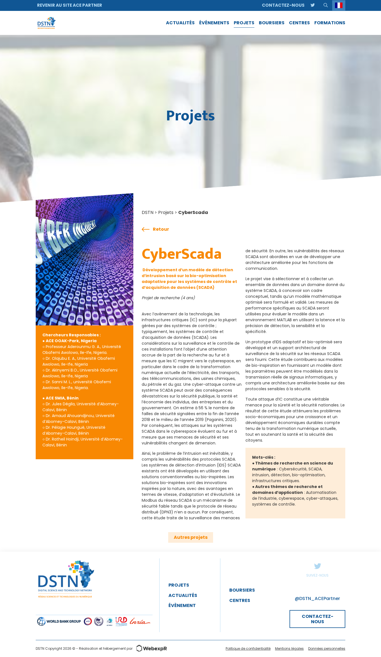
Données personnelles (326, 648)
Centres (239, 600)
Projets (165, 212)
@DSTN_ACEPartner (317, 598)
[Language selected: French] (338, 5)
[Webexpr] (149, 648)
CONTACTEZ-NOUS (317, 619)
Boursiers (242, 590)
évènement (182, 605)
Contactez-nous (283, 5)
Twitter (317, 566)
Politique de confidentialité (248, 648)
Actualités (182, 595)
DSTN (147, 212)
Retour (161, 229)
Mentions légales (289, 648)
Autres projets (191, 537)
